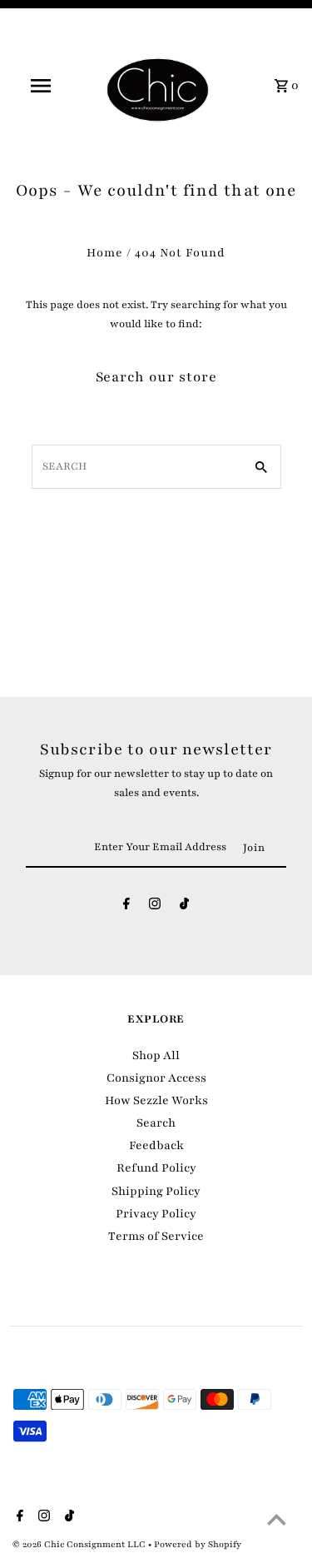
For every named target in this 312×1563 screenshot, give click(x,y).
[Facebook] (126, 907)
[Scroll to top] (276, 1519)
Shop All (156, 1055)
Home (105, 253)
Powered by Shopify (197, 1544)
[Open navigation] (40, 86)
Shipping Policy (156, 1191)
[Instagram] (155, 907)
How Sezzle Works (156, 1100)
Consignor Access (156, 1078)
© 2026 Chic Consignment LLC (80, 1544)
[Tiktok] (184, 907)
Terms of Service (156, 1236)
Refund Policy (156, 1168)
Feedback (156, 1145)
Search (156, 1123)
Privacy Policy (156, 1214)
